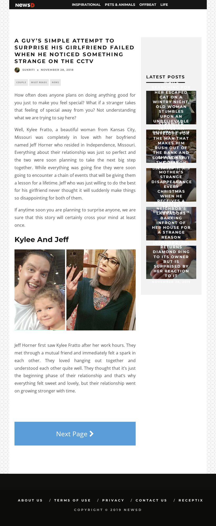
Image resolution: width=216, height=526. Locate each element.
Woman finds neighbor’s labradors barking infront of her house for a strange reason (171, 220)
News (55, 82)
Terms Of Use (72, 500)
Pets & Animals (120, 4)
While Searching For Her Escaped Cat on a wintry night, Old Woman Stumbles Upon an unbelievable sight (171, 104)
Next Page (72, 433)
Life (164, 4)
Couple (21, 82)
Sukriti (28, 70)
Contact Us (152, 500)
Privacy (113, 500)
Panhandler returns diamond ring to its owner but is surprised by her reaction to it (171, 259)
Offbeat (147, 4)
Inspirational (86, 4)
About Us (30, 500)
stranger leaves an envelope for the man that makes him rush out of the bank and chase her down (171, 143)
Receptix (191, 500)
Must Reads (39, 82)
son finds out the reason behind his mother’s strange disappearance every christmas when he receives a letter (171, 181)
